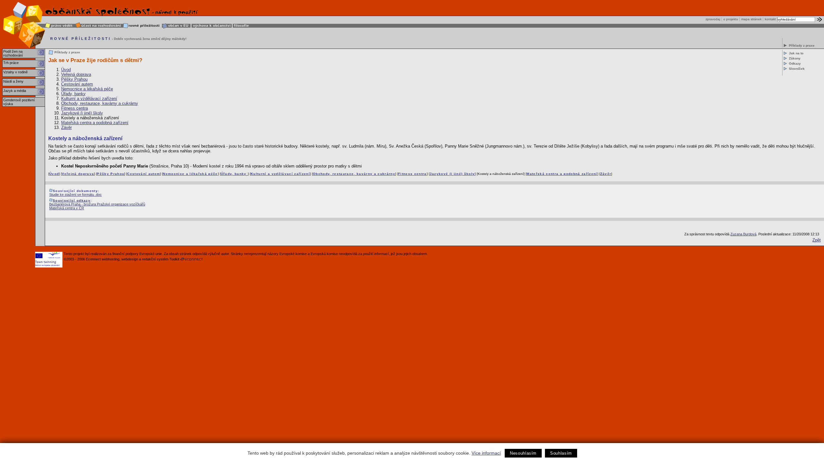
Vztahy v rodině (15, 72)
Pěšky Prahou (74, 79)
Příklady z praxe (802, 45)
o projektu (730, 19)
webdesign (129, 259)
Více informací (486, 453)
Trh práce (11, 63)
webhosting (110, 259)
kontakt (770, 19)
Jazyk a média (14, 91)
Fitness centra (74, 108)
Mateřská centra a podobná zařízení (94, 122)
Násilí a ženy (13, 81)
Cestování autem (77, 84)
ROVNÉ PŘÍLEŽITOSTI (80, 39)
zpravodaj (713, 19)
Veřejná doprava (76, 74)
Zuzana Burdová (743, 234)
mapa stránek (751, 19)
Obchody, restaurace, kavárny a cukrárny (99, 103)
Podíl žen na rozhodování (13, 53)
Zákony (795, 58)
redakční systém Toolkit (160, 259)
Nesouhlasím (523, 453)
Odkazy (795, 63)
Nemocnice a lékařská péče (87, 88)
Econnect (93, 259)
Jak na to (796, 53)
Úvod (66, 69)
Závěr (66, 127)
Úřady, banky (73, 93)
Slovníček (797, 68)
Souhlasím (561, 453)
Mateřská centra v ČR (66, 208)
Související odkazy (71, 200)
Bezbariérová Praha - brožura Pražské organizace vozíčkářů (97, 204)
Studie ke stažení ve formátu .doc (75, 194)
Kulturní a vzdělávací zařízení (89, 98)
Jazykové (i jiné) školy (82, 113)
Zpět (816, 240)
